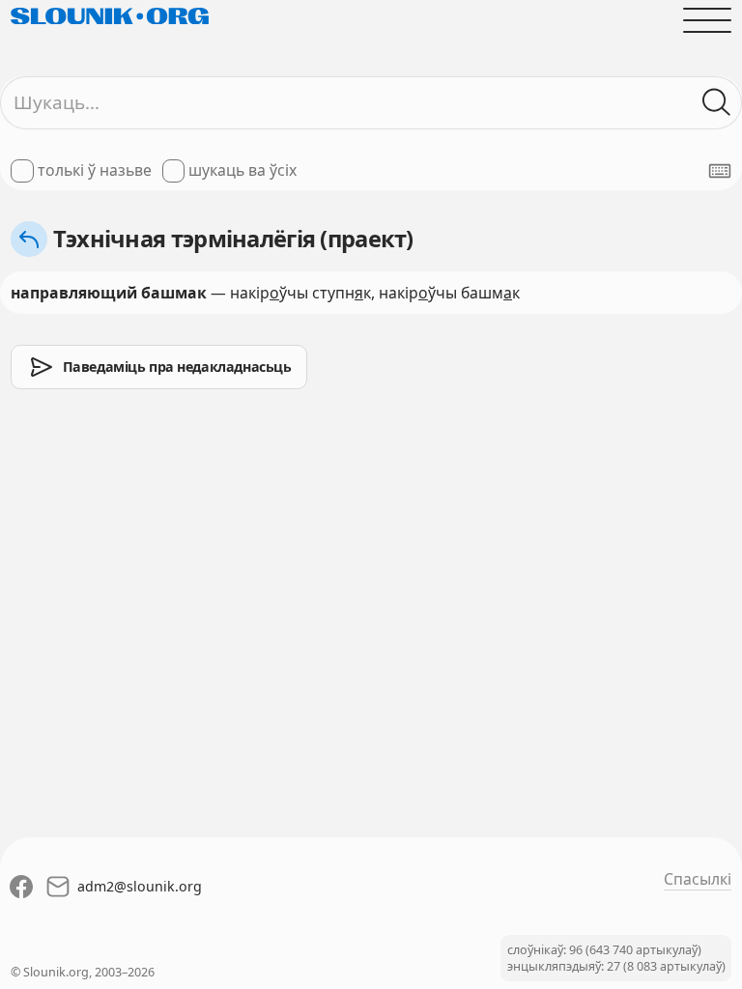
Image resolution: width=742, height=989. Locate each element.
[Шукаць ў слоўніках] (717, 102)
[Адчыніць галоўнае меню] (707, 20)
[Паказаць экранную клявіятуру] (719, 171)
